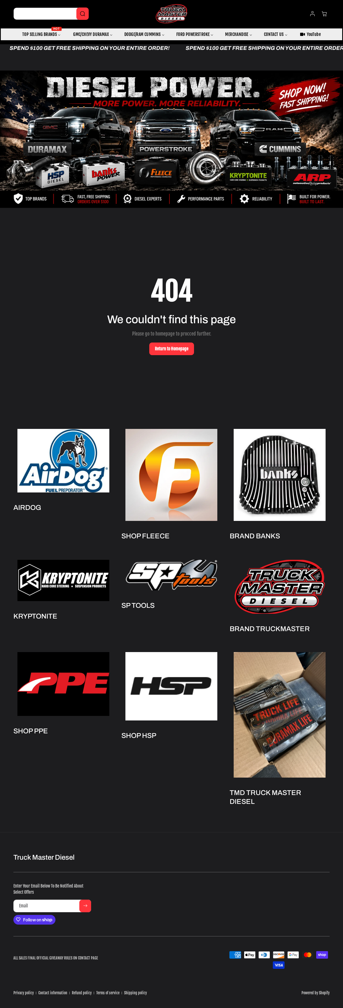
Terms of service (108, 993)
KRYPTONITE (35, 616)
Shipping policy (135, 993)
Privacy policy (23, 993)
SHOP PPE (30, 731)
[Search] (82, 14)
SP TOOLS (138, 605)
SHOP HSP (138, 735)
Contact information (52, 993)
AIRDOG (27, 507)
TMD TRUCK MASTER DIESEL (265, 797)
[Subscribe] (85, 905)
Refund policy (82, 993)
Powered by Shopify (315, 993)
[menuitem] (41, 34)
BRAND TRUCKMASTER (270, 628)
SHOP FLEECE (145, 536)
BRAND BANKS (255, 536)
